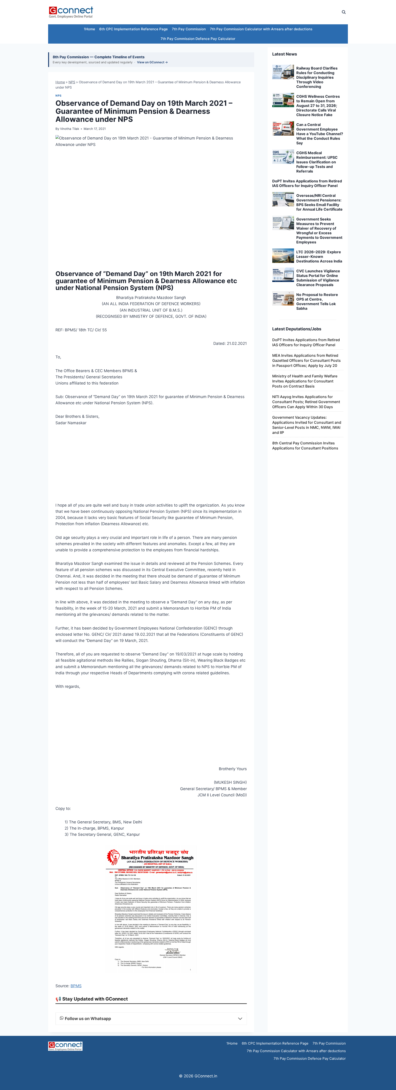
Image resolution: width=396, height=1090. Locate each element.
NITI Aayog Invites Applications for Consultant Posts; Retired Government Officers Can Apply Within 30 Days (306, 401)
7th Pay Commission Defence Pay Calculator (198, 38)
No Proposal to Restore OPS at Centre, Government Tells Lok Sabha (317, 301)
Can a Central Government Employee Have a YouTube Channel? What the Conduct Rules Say (319, 133)
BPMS (76, 986)
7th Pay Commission (189, 29)
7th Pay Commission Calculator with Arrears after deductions (261, 29)
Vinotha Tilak (69, 129)
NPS (72, 82)
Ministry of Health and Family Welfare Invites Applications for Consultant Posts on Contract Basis (304, 381)
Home (60, 82)
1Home (89, 29)
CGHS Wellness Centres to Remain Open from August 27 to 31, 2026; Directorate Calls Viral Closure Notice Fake (318, 105)
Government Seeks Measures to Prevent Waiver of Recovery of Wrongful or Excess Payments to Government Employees (319, 230)
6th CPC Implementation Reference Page (133, 29)
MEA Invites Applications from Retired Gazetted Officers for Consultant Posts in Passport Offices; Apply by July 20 (306, 360)
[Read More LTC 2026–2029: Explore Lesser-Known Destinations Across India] (283, 255)
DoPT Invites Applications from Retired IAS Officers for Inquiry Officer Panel (307, 183)
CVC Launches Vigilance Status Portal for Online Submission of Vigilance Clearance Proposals (318, 278)
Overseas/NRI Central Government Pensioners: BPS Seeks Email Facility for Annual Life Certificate (319, 202)
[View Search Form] (344, 12)
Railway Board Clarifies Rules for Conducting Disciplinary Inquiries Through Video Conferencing (317, 77)
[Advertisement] (253, 12)
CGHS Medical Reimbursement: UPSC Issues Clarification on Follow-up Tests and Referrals (317, 162)
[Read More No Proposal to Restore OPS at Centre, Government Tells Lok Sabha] (283, 298)
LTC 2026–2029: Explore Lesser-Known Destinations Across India (319, 256)
